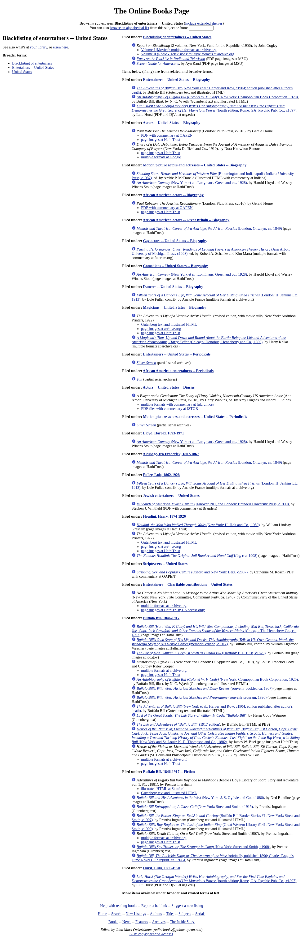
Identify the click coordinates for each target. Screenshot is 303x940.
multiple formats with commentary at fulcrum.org (177, 404)
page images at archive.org (161, 329)
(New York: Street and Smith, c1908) (203, 847)
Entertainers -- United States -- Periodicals (176, 354)
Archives (158, 922)
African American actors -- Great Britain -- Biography (186, 220)
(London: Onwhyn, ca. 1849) (209, 228)
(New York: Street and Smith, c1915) (195, 807)
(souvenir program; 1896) (202, 697)
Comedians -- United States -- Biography (175, 266)
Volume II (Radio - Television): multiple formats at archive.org (187, 54)
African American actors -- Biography (173, 195)
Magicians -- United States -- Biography (174, 307)
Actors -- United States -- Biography (171, 123)
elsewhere (60, 47)
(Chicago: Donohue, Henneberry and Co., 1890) (209, 340)
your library (38, 47)
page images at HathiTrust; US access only (173, 610)
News (126, 922)
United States (22, 72)
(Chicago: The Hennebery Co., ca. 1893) (215, 630)
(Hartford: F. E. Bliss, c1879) (201, 653)
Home (102, 914)
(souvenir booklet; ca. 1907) (204, 688)
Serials (200, 914)
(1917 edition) (178, 724)
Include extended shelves (204, 23)
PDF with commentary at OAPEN (167, 135)
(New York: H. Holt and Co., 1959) (198, 525)
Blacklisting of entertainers (32, 63)
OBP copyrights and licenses (151, 934)
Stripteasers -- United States (165, 564)
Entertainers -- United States (33, 67)
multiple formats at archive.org (164, 606)
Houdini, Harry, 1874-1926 (164, 516)
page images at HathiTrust (160, 140)
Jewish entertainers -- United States (171, 496)
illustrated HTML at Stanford (162, 789)
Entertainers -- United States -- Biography (176, 80)
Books (113, 922)
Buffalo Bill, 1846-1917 (161, 618)
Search (116, 914)
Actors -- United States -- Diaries (169, 387)
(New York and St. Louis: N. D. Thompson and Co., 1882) (216, 735)
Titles (170, 914)
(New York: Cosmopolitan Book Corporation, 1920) (217, 97)
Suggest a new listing (187, 906)
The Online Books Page (151, 10)
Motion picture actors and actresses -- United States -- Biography (194, 165)
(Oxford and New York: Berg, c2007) (192, 572)
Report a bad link (154, 906)
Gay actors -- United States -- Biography (175, 241)
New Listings (136, 914)
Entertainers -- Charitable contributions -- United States (187, 584)
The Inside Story (182, 922)
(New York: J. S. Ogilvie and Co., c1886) (200, 798)
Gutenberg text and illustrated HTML (169, 324)
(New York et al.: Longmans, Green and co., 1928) (192, 183)
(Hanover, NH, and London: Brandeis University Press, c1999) (213, 504)
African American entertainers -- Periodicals (178, 371)
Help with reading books (118, 906)
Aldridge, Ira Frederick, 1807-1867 (171, 454)
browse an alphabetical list (129, 28)
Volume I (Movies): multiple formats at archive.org (179, 50)
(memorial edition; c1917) (213, 642)
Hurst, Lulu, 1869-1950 (161, 868)
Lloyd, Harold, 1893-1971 (163, 433)
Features (141, 922)
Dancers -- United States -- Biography (173, 287)
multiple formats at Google (161, 157)
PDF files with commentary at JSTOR (169, 409)
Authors (156, 914)
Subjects (184, 914)
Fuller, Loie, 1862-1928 (161, 475)
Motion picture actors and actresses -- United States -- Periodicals (195, 417)
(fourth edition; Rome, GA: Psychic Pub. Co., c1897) (214, 108)
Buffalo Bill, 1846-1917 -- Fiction (169, 772)
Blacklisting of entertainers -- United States (177, 37)
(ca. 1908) (197, 556)
